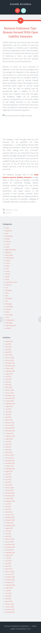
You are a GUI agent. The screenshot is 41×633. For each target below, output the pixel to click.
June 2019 (8, 561)
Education (8, 252)
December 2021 (10, 493)
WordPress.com (24, 629)
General (7, 274)
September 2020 (10, 525)
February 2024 (9, 423)
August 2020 (9, 528)
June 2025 (8, 379)
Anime (7, 228)
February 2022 (9, 488)
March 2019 (8, 569)
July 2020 (8, 531)
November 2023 (10, 431)
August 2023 (9, 439)
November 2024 (10, 398)
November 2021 (10, 496)
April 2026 (8, 352)
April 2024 (8, 417)
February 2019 (9, 572)
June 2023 (8, 444)
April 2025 (8, 385)
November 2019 (10, 547)
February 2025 (9, 390)
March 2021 (8, 512)
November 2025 (10, 366)
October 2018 (9, 582)
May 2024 (8, 414)
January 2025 (9, 393)
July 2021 (8, 504)
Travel (7, 317)
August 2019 (9, 555)
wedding (8, 328)
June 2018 (8, 593)
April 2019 (8, 566)
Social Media (9, 306)
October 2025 (9, 368)
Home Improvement (11, 282)
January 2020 (9, 542)
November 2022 (10, 463)
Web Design (8, 323)
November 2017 (10, 612)
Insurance (8, 285)
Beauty (7, 239)
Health (7, 277)
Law (6, 288)
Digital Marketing (10, 250)
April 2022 (8, 482)
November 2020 (10, 520)
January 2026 (9, 360)
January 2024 (9, 425)
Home (7, 279)
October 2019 (9, 550)
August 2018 (9, 588)
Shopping (8, 304)
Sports (7, 312)
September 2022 (10, 469)
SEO (6, 301)
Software (8, 309)
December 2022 (10, 460)
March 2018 (8, 601)
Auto (6, 233)
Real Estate (8, 298)
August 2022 (9, 471)
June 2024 (8, 412)
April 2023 (8, 450)
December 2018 (10, 577)
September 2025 (10, 371)
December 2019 (10, 544)
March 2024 (8, 420)
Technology (9, 315)
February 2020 (9, 539)
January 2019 (9, 574)
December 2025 (10, 363)
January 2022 (9, 490)
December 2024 (10, 395)
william (8, 213)
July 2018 (8, 590)
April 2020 (8, 536)
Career (7, 244)
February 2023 (9, 455)
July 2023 (8, 441)
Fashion (7, 260)
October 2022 (9, 466)
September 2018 (10, 585)
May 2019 (8, 563)
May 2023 (8, 447)
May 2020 (8, 534)
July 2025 (8, 376)
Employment (9, 255)
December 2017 (10, 609)
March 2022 (8, 485)
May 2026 (8, 349)
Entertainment (9, 258)
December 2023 (10, 428)
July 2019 (8, 558)
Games (7, 271)
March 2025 (8, 387)
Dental (7, 247)
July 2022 (8, 474)
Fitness (7, 266)
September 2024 (10, 404)
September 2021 (10, 501)
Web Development (10, 325)
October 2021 (9, 498)
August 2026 (9, 341)
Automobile (8, 236)
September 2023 (10, 436)
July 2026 (8, 344)
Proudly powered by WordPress (16, 626)
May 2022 (8, 479)
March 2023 (8, 452)
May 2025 (8, 382)
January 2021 (9, 515)
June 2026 (8, 347)
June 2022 (8, 477)
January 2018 (9, 607)
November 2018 (10, 580)
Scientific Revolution (20, 4)
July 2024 (8, 409)
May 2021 (8, 507)
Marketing (8, 290)
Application (8, 231)
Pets (6, 296)
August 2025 (9, 374)
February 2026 (9, 358)
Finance (7, 263)
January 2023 (9, 458)
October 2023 (9, 433)
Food (7, 269)
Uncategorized (9, 320)
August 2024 (9, 406)
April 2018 (8, 599)
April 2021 (8, 509)
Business (8, 241)
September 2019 (10, 553)
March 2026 (8, 355)
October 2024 (9, 401)
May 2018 (8, 596)
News (7, 293)
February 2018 (9, 604)
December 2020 (10, 517)
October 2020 (9, 523)
